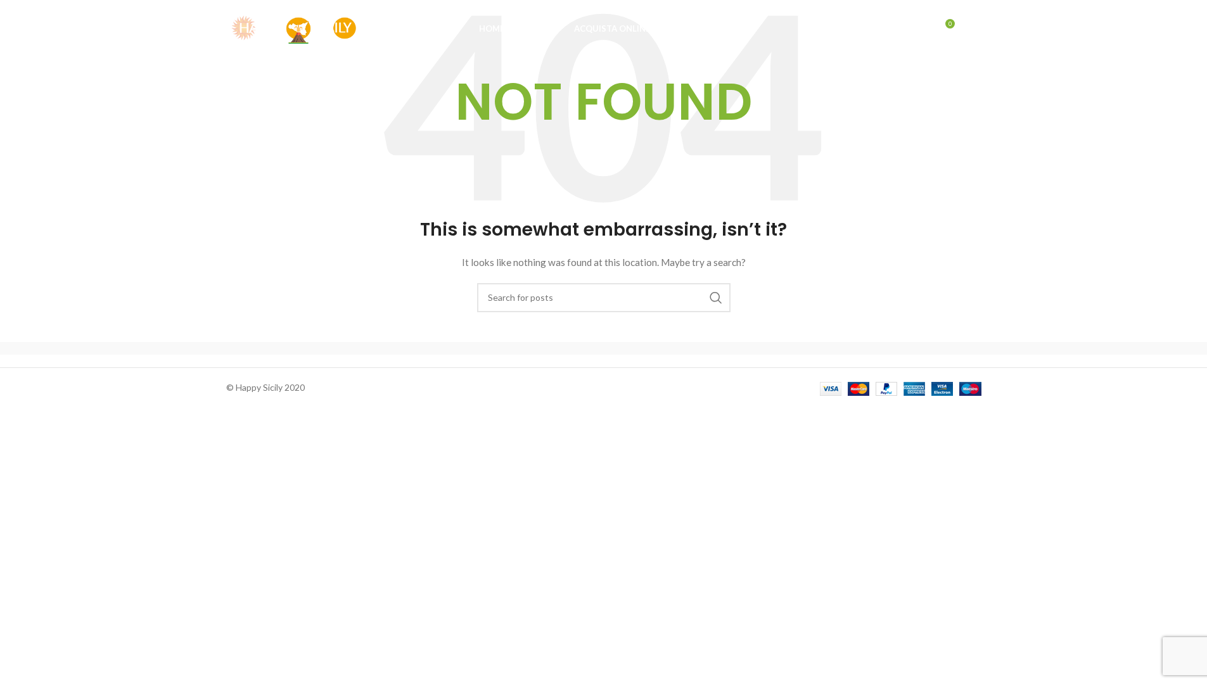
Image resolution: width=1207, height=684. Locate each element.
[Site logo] (292, 27)
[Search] (917, 28)
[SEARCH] (716, 297)
